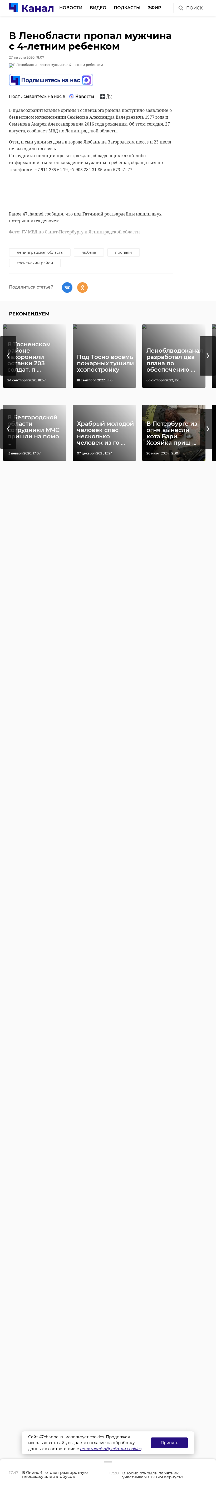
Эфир (154, 7)
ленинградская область (40, 252)
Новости (70, 7)
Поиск (194, 8)
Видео (98, 7)
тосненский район (35, 263)
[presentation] (8, 356)
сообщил (54, 214)
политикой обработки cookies (110, 1448)
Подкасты (127, 7)
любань (89, 252)
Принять (169, 1442)
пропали (123, 252)
